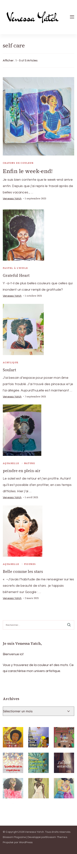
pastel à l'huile (15, 268)
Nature (29, 463)
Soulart (9, 370)
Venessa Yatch (12, 198)
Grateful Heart (16, 275)
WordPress (26, 842)
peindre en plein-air (21, 470)
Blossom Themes (56, 837)
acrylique (11, 362)
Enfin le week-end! (28, 171)
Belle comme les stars (23, 571)
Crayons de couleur (18, 162)
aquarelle (11, 463)
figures (30, 564)
